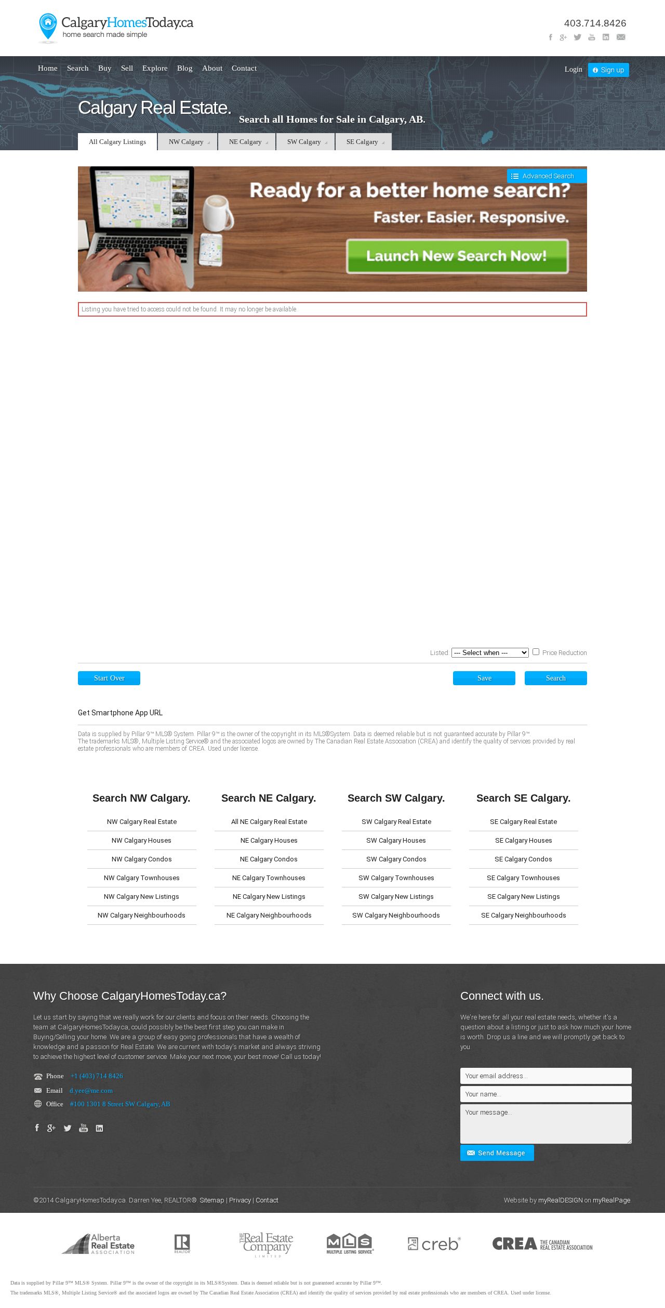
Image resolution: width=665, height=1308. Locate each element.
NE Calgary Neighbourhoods (269, 915)
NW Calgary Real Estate (142, 822)
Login (573, 69)
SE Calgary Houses (523, 840)
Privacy (240, 1200)
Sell (127, 68)
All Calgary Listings (117, 142)
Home (48, 68)
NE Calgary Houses (269, 840)
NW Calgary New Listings (141, 896)
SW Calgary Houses (396, 840)
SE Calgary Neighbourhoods (523, 915)
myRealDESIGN (560, 1200)
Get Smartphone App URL (120, 713)
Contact (244, 68)
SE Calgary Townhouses (523, 878)
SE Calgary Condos (523, 859)
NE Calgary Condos (269, 859)
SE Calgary (362, 142)
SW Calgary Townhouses (396, 878)
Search (78, 68)
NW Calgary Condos (142, 859)
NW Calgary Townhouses (142, 878)
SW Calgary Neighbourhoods (396, 915)
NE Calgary (245, 142)
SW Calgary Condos (396, 859)
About (212, 68)
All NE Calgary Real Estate (269, 822)
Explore (155, 68)
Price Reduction (564, 653)
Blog (185, 68)
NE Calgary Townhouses (268, 878)
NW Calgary (186, 142)
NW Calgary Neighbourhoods (141, 915)
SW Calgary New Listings (396, 896)
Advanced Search (548, 176)
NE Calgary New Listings (269, 896)
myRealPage (611, 1200)
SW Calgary (304, 142)
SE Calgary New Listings (523, 896)
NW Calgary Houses (141, 840)
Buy (105, 68)
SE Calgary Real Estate (523, 822)
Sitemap (212, 1200)
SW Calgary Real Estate (396, 822)
